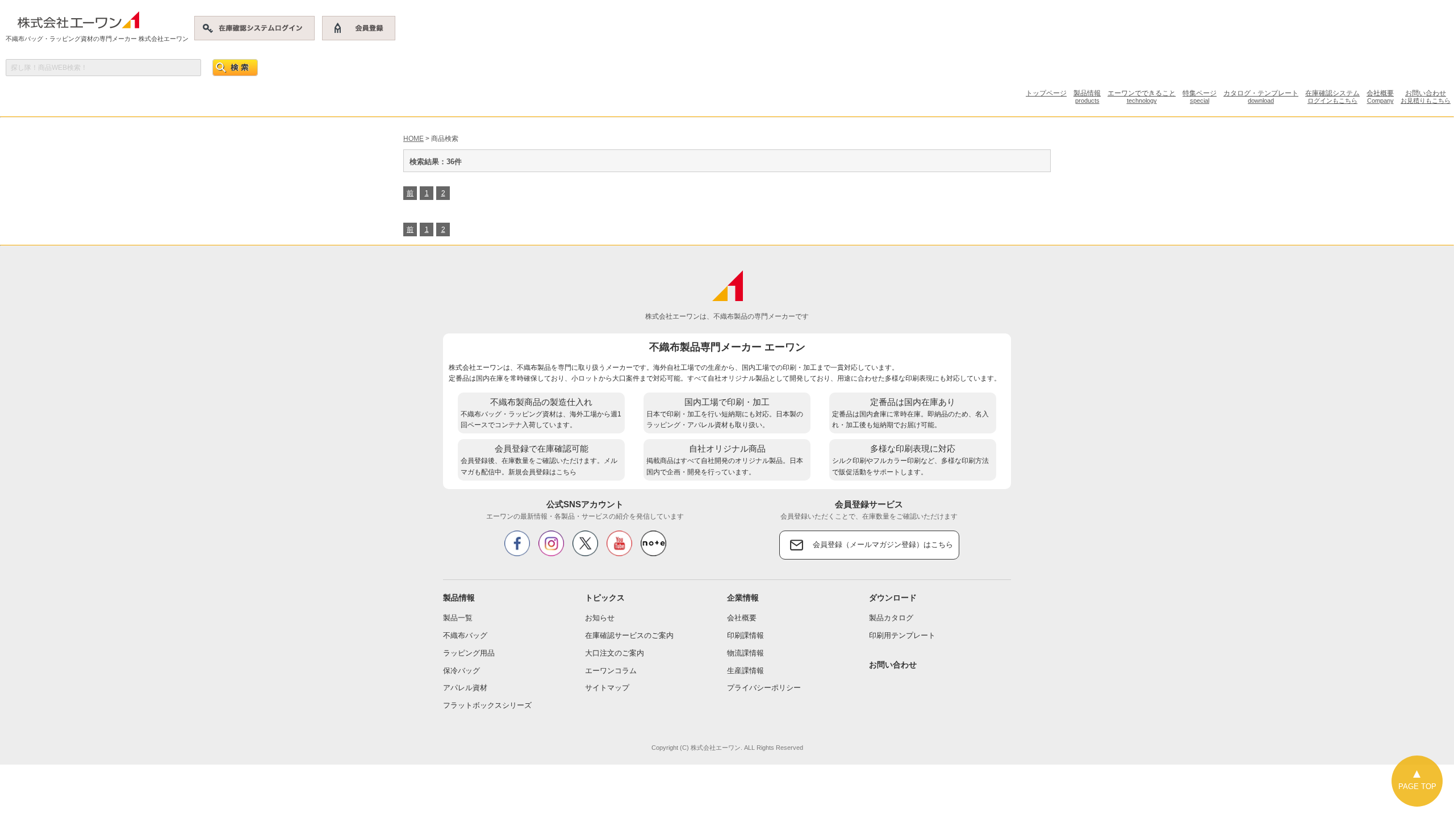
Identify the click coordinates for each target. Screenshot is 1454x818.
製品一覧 (458, 618)
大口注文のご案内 (614, 653)
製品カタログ (891, 618)
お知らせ (600, 618)
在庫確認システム (1332, 96)
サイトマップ (607, 687)
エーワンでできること (1142, 96)
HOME (413, 139)
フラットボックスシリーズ (487, 705)
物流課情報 (745, 653)
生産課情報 (745, 670)
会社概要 (1380, 96)
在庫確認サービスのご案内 (629, 635)
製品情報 (1087, 96)
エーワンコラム (611, 670)
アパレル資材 (465, 687)
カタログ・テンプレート (1260, 96)
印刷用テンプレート (902, 635)
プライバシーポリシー (764, 687)
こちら (566, 472)
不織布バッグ (465, 635)
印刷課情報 (745, 635)
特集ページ (1200, 96)
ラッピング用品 (469, 653)
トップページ (1046, 93)
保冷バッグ (461, 670)
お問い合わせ (1426, 96)
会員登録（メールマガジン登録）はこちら (883, 544)
